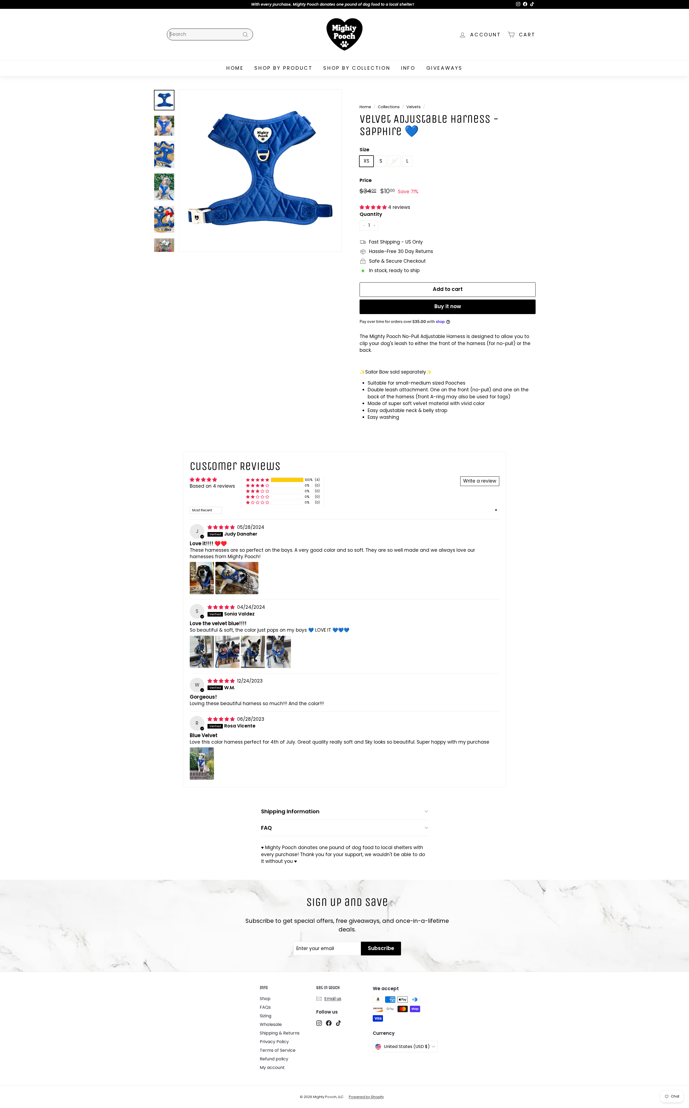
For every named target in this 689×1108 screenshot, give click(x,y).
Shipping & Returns (280, 1033)
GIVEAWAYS (444, 68)
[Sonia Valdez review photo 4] (278, 652)
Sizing (265, 1016)
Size (364, 149)
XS (366, 161)
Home (365, 107)
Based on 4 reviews (212, 486)
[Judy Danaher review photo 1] (202, 578)
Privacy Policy (274, 1042)
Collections (389, 107)
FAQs (265, 1007)
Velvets (413, 107)
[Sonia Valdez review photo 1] (202, 652)
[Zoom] (260, 171)
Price (366, 180)
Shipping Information (290, 811)
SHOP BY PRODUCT (283, 68)
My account (272, 1067)
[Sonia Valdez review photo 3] (253, 652)
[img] (222, 527)
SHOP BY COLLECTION (356, 68)
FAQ (266, 828)
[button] (374, 207)
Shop (265, 999)
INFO (408, 68)
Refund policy (274, 1059)
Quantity (371, 214)
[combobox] (210, 34)
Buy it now (447, 306)
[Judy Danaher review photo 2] (236, 578)
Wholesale (271, 1024)
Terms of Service (278, 1050)
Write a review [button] (479, 481)
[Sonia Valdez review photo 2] (227, 652)
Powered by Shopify (366, 1096)
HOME (235, 68)
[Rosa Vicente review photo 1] (202, 763)
